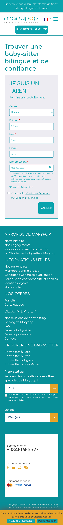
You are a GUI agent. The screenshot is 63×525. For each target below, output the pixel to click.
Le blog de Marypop (19, 322)
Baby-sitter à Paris (18, 351)
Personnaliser (47, 520)
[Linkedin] (13, 467)
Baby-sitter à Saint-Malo (22, 364)
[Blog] (26, 467)
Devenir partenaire (18, 334)
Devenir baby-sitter (18, 330)
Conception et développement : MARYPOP (31, 508)
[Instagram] (19, 467)
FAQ (8, 326)
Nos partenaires (16, 266)
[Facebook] (8, 467)
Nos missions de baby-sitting (25, 318)
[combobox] (31, 112)
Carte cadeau (14, 304)
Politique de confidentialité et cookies (31, 279)
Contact (10, 338)
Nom (12, 134)
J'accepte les (18, 193)
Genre (13, 106)
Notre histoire (14, 240)
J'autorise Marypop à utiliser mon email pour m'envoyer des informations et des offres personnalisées (33, 397)
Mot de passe (18, 162)
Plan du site (13, 287)
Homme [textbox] (15, 112)
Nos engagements (17, 245)
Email (13, 148)
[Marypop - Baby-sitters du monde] (20, 18)
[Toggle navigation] (56, 19)
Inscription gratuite (31, 29)
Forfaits (10, 300)
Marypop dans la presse (22, 270)
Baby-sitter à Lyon (17, 356)
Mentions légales (16, 283)
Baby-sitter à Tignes (19, 360)
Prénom (14, 120)
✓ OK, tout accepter (20, 520)
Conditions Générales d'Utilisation (28, 274)
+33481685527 (23, 449)
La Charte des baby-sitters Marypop (30, 253)
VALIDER (46, 208)
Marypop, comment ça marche (26, 249)
